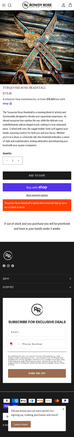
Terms (12, 365)
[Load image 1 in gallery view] (37, 47)
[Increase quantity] (20, 160)
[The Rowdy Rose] (37, 5)
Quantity (7, 153)
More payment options (37, 195)
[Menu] (4, 5)
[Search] (11, 5)
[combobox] (14, 344)
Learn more (21, 424)
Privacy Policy (60, 363)
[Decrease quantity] (6, 160)
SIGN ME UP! (37, 373)
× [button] (63, 409)
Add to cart (37, 175)
